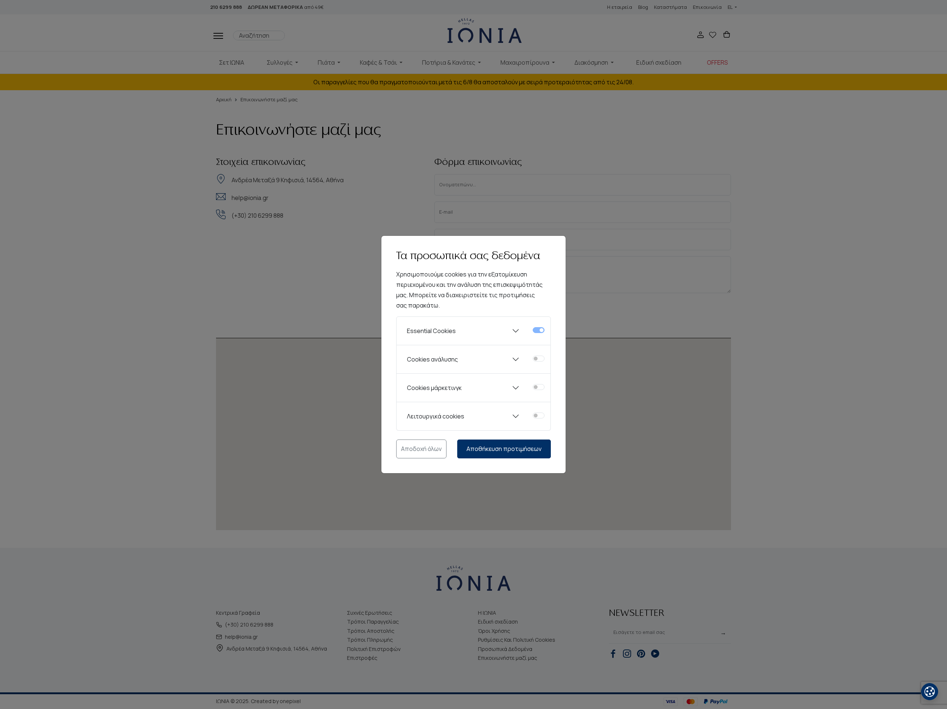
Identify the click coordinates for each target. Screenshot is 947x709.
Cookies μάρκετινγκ (434, 388)
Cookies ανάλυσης (432, 359)
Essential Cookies (431, 331)
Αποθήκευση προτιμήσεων (504, 449)
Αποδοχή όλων (421, 449)
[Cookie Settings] (929, 691)
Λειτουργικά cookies (435, 416)
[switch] (539, 359)
